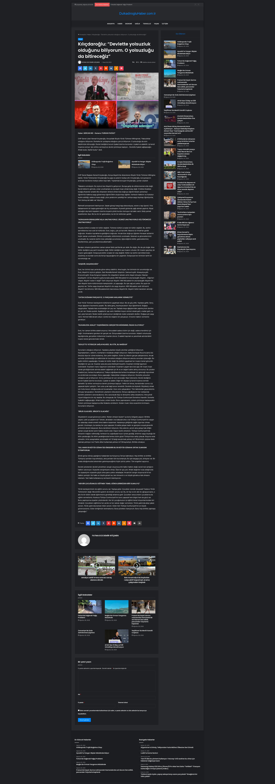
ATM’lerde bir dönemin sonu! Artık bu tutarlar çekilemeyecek (186, 141)
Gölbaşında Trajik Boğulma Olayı (184, 43)
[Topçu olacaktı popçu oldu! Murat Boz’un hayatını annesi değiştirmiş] (170, 152)
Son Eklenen (180, 34)
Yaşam (156, 24)
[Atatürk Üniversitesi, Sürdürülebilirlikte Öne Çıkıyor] (170, 118)
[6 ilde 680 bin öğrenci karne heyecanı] (170, 226)
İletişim (165, 24)
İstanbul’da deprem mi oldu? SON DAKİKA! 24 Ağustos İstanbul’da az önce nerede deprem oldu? (186, 187)
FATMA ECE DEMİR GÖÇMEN (91, 62)
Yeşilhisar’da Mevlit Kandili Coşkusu (142, 632)
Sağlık (137, 24)
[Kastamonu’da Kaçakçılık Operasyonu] (170, 250)
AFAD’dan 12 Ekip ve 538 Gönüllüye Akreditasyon (114, 646)
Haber (120, 24)
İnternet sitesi (123, 702)
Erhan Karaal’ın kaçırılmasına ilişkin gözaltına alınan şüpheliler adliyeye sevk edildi (186, 236)
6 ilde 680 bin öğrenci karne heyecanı (185, 224)
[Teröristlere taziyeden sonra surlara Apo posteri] (170, 215)
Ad (79, 694)
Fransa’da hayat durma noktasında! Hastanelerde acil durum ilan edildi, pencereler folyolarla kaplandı (142, 619)
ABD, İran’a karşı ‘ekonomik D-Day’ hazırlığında (184, 174)
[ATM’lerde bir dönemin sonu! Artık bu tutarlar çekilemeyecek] (170, 142)
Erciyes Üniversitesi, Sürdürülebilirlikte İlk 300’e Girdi (185, 164)
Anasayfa (111, 24)
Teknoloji (147, 24)
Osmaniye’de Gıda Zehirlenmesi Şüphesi (86, 632)
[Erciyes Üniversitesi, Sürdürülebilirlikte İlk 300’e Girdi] (170, 165)
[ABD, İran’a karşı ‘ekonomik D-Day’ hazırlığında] (170, 175)
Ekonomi (128, 24)
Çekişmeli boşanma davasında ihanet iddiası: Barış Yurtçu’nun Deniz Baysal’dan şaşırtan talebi (186, 202)
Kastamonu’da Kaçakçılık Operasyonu (186, 248)
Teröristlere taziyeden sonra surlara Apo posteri (186, 214)
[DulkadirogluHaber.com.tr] (137, 13)
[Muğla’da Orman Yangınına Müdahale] (116, 606)
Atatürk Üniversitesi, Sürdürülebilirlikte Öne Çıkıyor (186, 118)
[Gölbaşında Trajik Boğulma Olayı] (84, 164)
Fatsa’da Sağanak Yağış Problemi (87, 616)
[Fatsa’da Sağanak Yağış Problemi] (90, 606)
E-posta (81, 702)
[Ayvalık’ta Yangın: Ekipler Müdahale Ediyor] (124, 164)
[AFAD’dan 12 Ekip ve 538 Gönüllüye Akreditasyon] (116, 636)
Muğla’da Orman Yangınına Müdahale (123, 4)
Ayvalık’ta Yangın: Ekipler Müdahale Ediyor (187, 52)
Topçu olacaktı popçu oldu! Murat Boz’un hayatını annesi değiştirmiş (186, 152)
